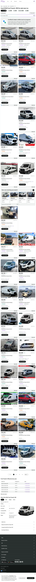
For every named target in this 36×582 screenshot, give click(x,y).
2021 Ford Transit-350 (4, 491)
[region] (18, 577)
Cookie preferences (22, 578)
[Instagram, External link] (20, 561)
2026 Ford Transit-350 (4, 483)
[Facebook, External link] (17, 561)
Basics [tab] (2, 499)
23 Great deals (27, 491)
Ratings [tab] (10, 499)
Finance (20, 1)
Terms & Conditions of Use (4, 566)
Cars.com (6, 577)
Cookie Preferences (3, 572)
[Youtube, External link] (19, 561)
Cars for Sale (5, 6)
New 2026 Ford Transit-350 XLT (5, 200)
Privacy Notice (3, 568)
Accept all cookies (30, 578)
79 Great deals (27, 487)
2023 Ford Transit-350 (4, 489)
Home (2, 6)
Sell (11, 1)
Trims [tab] (14, 499)
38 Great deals (27, 485)
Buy (7, 1)
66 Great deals (27, 489)
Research (15, 1)
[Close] (35, 574)
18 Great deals (27, 483)
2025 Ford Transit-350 (4, 485)
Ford (8, 6)
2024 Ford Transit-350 (4, 487)
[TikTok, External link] (15, 561)
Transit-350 (12, 6)
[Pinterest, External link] (22, 561)
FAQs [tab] (6, 499)
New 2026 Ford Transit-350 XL (22, 200)
